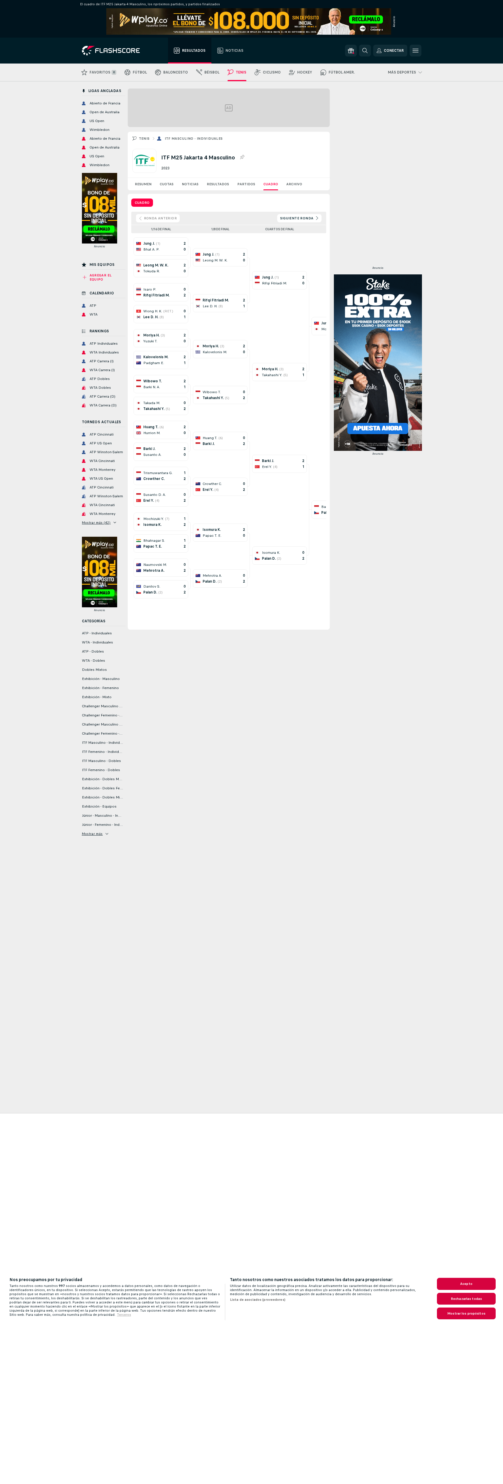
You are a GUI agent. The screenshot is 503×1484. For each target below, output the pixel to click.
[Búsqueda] (365, 50)
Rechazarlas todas (466, 1299)
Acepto (466, 1284)
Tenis (144, 138)
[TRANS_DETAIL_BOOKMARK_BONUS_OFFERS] (351, 50)
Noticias (190, 184)
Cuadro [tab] (142, 203)
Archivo (294, 184)
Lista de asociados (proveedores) (257, 1300)
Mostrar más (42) (96, 523)
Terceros (124, 1315)
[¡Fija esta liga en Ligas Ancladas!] (242, 157)
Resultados (218, 184)
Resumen (143, 184)
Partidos (246, 184)
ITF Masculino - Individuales (194, 138)
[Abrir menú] (415, 50)
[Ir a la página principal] (115, 50)
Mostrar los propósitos (466, 1313)
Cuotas (167, 184)
